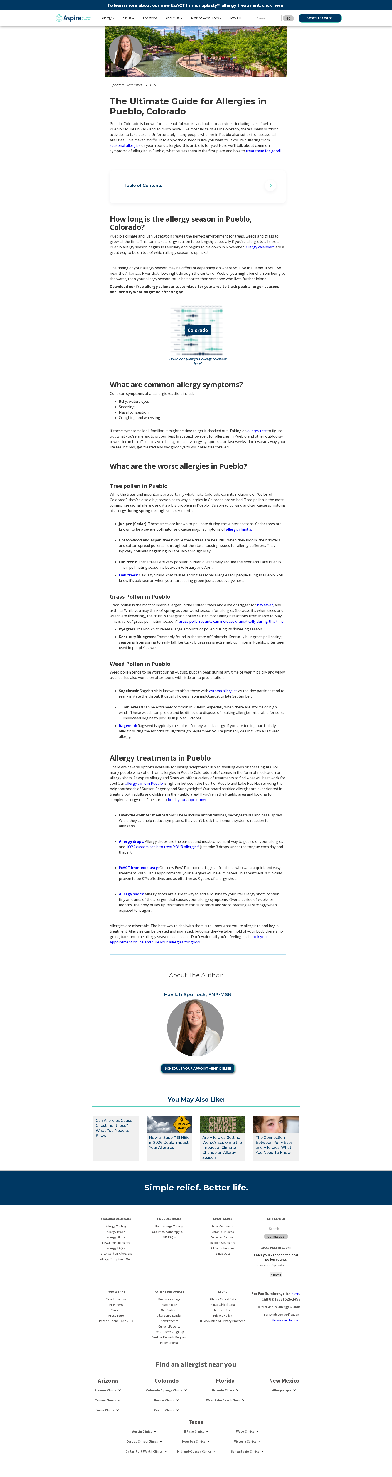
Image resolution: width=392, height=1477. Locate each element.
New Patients (169, 1321)
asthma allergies (223, 690)
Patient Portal (169, 1343)
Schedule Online (320, 18)
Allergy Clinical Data (223, 1299)
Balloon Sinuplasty (222, 1243)
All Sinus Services (223, 1248)
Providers (116, 1305)
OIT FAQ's (169, 1237)
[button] (108, 17)
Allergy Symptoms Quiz (116, 1259)
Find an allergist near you (196, 1364)
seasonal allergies (125, 145)
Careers (116, 1310)
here (278, 5)
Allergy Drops (116, 1232)
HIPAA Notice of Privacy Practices (222, 1321)
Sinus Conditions (222, 1226)
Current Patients (169, 1326)
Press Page (116, 1315)
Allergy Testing (116, 1226)
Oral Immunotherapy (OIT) (169, 1232)
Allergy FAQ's (116, 1248)
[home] (73, 18)
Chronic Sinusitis (223, 1232)
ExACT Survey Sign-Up (169, 1332)
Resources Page (169, 1299)
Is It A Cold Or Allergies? (116, 1254)
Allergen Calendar (169, 1315)
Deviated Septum (223, 1237)
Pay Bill (235, 18)
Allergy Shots (116, 1237)
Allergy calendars (259, 247)
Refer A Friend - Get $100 (116, 1321)
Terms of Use (223, 1310)
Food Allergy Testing (169, 1226)
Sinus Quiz (223, 1254)
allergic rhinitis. (239, 529)
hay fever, (265, 605)
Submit (276, 1275)
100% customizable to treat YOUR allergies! (162, 846)
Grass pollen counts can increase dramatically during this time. (232, 621)
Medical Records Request (169, 1337)
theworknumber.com (286, 1320)
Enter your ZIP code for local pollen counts (276, 1257)
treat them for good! (263, 150)
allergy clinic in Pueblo (144, 783)
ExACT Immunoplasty (116, 1243)
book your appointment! (189, 799)
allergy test (257, 430)
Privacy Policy (222, 1315)
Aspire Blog (169, 1305)
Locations (150, 18)
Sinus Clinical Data (223, 1305)
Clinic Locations (116, 1299)
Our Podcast (169, 1310)
